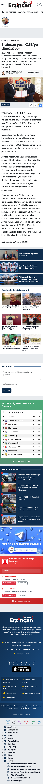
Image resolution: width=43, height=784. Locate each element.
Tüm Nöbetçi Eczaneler (22, 601)
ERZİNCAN (11, 12)
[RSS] (33, 663)
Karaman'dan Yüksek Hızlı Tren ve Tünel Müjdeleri (30, 308)
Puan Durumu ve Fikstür (29, 688)
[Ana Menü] (2, 5)
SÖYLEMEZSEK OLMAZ (28, 12)
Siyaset (29, 706)
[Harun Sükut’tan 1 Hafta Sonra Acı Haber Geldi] (11, 299)
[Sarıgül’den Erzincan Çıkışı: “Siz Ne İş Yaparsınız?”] (11, 319)
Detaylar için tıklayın (21, 461)
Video (16, 708)
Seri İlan (11, 744)
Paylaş (6, 104)
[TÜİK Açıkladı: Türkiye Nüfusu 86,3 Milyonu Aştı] (31, 339)
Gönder (6, 390)
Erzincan (10, 708)
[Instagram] (17, 663)
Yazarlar (11, 738)
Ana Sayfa (11, 727)
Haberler (4, 40)
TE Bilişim (27, 714)
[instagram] (20, 722)
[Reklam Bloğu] (21, 540)
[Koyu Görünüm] (37, 4)
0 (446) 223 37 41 (10, 583)
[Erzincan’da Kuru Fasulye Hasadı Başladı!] (11, 339)
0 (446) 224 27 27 (10, 595)
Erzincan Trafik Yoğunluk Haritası (9, 688)
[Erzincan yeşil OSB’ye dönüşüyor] (21, 89)
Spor (23, 706)
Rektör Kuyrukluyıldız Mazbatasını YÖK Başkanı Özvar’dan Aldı (31, 328)
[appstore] (21, 669)
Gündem (10, 706)
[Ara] (40, 4)
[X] (13, 663)
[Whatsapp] (29, 663)
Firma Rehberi (13, 741)
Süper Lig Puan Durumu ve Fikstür (25, 772)
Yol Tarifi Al (23, 583)
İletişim (27, 708)
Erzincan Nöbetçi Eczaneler (10, 681)
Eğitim (22, 708)
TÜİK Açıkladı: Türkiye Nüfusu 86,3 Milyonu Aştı (30, 348)
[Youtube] (25, 663)
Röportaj (11, 747)
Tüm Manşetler (11, 693)
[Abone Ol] (40, 105)
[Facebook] (9, 663)
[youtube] (26, 722)
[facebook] (8, 722)
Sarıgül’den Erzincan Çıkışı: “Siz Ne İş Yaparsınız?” (10, 328)
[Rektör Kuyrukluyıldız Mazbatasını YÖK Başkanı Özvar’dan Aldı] (31, 319)
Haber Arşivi (10, 698)
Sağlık (3, 706)
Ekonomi (17, 706)
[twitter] (14, 722)
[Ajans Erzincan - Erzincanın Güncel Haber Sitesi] (20, 5)
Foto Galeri (12, 733)
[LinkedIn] (21, 663)
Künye (34, 708)
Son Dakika (37, 706)
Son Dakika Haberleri (32, 693)
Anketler (11, 752)
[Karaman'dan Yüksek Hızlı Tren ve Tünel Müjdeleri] (31, 299)
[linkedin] (39, 722)
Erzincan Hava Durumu (29, 681)
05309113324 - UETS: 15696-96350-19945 (23, 649)
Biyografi (11, 750)
